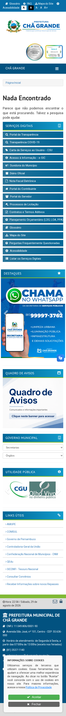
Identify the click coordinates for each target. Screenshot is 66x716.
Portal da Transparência (23, 134)
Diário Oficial (17, 173)
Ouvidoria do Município (23, 165)
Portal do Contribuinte (22, 189)
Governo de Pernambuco (21, 539)
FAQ (29, 3)
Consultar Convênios (18, 576)
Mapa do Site (45, 3)
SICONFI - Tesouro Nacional (22, 569)
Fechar (36, 704)
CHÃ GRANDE (15, 68)
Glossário (14, 3)
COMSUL (11, 531)
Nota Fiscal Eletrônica (22, 181)
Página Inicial (13, 82)
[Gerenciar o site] (61, 602)
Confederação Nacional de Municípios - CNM (32, 554)
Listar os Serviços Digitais (25, 258)
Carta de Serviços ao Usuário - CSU (30, 150)
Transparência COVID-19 (24, 142)
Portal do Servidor (20, 196)
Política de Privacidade (39, 687)
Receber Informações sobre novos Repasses (32, 584)
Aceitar (36, 697)
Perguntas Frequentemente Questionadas (34, 243)
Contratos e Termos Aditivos (27, 212)
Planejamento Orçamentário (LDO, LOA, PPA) (36, 219)
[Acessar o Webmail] (55, 602)
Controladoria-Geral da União (23, 546)
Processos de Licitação (23, 204)
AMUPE (11, 524)
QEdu (9, 561)
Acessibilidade (18, 250)
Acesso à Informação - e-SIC (27, 157)
